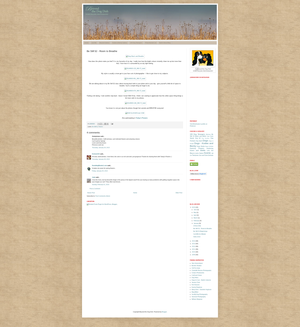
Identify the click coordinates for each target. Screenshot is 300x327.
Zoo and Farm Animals (206, 155)
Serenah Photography (199, 297)
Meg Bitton (195, 292)
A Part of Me (197, 226)
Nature (201, 153)
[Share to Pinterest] (107, 124)
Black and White (200, 136)
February (197, 221)
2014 (194, 241)
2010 (194, 252)
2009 (194, 255)
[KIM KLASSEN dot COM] (135, 113)
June (195, 209)
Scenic (207, 153)
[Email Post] (111, 123)
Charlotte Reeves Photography (201, 270)
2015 (194, 207)
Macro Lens (194, 153)
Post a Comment (95, 188)
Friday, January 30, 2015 (100, 171)
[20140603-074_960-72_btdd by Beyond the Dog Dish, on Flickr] (135, 91)
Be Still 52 (95, 126)
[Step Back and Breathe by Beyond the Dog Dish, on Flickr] (134, 56)
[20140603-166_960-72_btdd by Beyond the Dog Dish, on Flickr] (135, 103)
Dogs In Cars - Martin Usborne (201, 280)
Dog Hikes (195, 277)
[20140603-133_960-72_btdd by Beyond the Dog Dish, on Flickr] (135, 68)
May (195, 212)
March (196, 218)
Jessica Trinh (196, 282)
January (196, 223)
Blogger (164, 312)
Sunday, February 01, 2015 (100, 184)
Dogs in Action (209, 146)
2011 (194, 249)
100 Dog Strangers (136, 43)
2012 (194, 246)
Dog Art (198, 138)
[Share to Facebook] (105, 124)
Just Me (94, 43)
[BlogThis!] (101, 124)
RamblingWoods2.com (99, 165)
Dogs (205, 140)
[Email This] (99, 124)
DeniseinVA (96, 154)
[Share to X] (103, 124)
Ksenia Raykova (197, 287)
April (195, 215)
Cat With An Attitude (199, 234)
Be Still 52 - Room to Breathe (202, 228)
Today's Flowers (142, 118)
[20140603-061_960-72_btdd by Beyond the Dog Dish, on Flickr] (135, 78)
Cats (208, 136)
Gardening (209, 148)
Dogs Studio (201, 146)
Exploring (193, 148)
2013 (194, 244)
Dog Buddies (206, 138)
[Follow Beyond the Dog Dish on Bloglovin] (198, 174)
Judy (93, 177)
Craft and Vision (197, 275)
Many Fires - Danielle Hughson (201, 289)
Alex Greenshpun (197, 263)
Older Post (179, 193)
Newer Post (91, 193)
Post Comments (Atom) (102, 196)
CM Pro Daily (196, 268)
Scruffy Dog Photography (200, 294)
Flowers (100, 126)
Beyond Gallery (104, 43)
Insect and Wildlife (197, 150)
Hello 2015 (196, 237)
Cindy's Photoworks (198, 273)
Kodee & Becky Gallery (119, 43)
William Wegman (197, 299)
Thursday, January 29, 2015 (101, 147)
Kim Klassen (196, 285)
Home (86, 43)
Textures (195, 155)
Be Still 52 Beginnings (200, 231)
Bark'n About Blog (165, 43)
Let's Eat (210, 150)
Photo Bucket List (150, 43)
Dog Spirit (199, 141)
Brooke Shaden (197, 265)
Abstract (208, 134)
